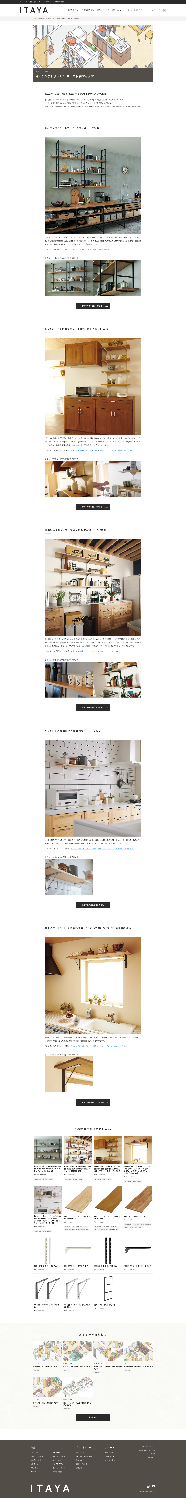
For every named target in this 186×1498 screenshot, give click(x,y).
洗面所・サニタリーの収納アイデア (46, 1366)
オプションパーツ (59, 1468)
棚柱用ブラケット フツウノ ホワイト (77, 1266)
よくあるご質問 (110, 1460)
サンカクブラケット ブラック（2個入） (46, 1306)
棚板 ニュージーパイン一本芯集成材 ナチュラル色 (116, 848)
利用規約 (152, 1453)
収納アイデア (50, 18)
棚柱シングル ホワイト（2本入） (46, 1266)
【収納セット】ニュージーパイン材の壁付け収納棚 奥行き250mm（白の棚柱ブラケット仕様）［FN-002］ (107, 1169)
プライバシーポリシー (149, 1446)
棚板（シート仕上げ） (38, 1460)
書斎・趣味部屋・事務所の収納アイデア (138, 1366)
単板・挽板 (34, 1468)
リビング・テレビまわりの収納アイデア (77, 1366)
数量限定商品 (58, 1471)
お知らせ (79, 1468)
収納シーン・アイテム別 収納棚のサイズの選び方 (77, 1404)
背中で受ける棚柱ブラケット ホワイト (84, 450)
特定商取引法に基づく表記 (147, 1450)
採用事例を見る (88, 10)
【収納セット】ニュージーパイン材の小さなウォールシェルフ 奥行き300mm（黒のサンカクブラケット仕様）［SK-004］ (137, 1170)
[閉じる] (165, 1)
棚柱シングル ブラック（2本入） (106, 1266)
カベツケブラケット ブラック (81, 249)
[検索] (145, 10)
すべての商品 (35, 1452)
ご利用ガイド (109, 1456)
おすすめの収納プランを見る (93, 306)
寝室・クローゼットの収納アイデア (45, 1403)
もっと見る (93, 1417)
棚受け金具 (57, 1460)
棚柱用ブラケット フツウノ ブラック (137, 1266)
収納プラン (34, 1464)
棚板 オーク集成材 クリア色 (103, 249)
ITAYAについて (103, 10)
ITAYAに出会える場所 (84, 1456)
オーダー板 (57, 1452)
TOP (34, 18)
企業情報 (150, 1457)
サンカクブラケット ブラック (81, 1046)
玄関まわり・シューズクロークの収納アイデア (107, 1368)
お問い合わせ (109, 1452)
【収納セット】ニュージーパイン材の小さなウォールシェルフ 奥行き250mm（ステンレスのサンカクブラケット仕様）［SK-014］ (47, 1219)
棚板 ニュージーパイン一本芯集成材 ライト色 (116, 450)
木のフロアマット (59, 1464)
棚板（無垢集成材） (59, 1456)
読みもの (41, 18)
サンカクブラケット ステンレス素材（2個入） (77, 1306)
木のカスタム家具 (37, 1456)
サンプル (34, 1471)
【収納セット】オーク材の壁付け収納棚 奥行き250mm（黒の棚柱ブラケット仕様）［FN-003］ (77, 1169)
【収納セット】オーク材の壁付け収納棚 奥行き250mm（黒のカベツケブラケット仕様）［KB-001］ (47, 1169)
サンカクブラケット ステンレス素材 (83, 848)
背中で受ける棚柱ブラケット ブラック (84, 651)
